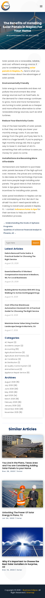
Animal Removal (12, 369)
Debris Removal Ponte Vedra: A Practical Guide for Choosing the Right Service (20, 256)
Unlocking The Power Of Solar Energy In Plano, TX (18, 514)
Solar (35, 35)
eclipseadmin (15, 35)
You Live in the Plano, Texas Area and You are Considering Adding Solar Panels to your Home (20, 465)
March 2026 (10, 399)
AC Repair (9, 342)
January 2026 (10, 405)
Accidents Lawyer (12, 345)
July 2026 (9, 385)
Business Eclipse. (30, 590)
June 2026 (9, 389)
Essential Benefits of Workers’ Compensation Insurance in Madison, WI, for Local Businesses (22, 274)
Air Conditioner (11, 359)
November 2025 (11, 412)
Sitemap (30, 592)
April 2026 (9, 395)
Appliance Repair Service (15, 372)
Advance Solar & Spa (26, 209)
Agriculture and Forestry (15, 356)
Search (36, 243)
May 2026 (9, 392)
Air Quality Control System (16, 366)
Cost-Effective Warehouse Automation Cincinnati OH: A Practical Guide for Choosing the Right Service (22, 308)
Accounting (10, 349)
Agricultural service (13, 352)
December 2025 (12, 409)
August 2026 (10, 382)
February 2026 (11, 402)
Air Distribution (11, 362)
